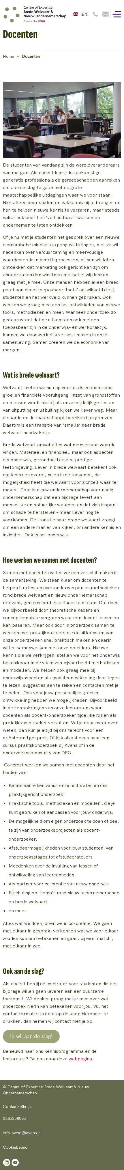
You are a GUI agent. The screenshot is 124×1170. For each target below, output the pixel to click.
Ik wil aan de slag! (31, 1036)
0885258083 (14, 1118)
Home (8, 56)
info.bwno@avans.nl (22, 1132)
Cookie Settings (17, 1106)
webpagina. (81, 1059)
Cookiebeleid (15, 1147)
